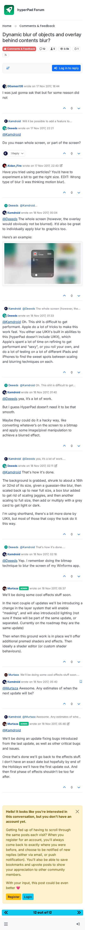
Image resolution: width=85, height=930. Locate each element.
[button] (6, 924)
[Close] (77, 811)
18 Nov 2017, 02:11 (42, 465)
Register (13, 897)
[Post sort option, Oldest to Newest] (8, 68)
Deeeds (12, 128)
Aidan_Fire (14, 165)
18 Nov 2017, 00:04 (45, 212)
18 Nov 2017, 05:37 (54, 588)
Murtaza (12, 588)
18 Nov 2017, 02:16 (45, 554)
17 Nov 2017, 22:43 (47, 165)
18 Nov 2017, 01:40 (45, 392)
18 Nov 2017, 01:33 (42, 315)
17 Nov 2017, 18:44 (47, 86)
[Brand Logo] (9, 10)
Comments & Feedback (21, 48)
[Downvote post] (79, 108)
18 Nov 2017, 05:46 (54, 723)
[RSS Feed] (5, 55)
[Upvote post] (64, 108)
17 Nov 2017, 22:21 (42, 128)
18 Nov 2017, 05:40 (45, 681)
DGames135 (15, 86)
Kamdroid (14, 121)
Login (28, 897)
